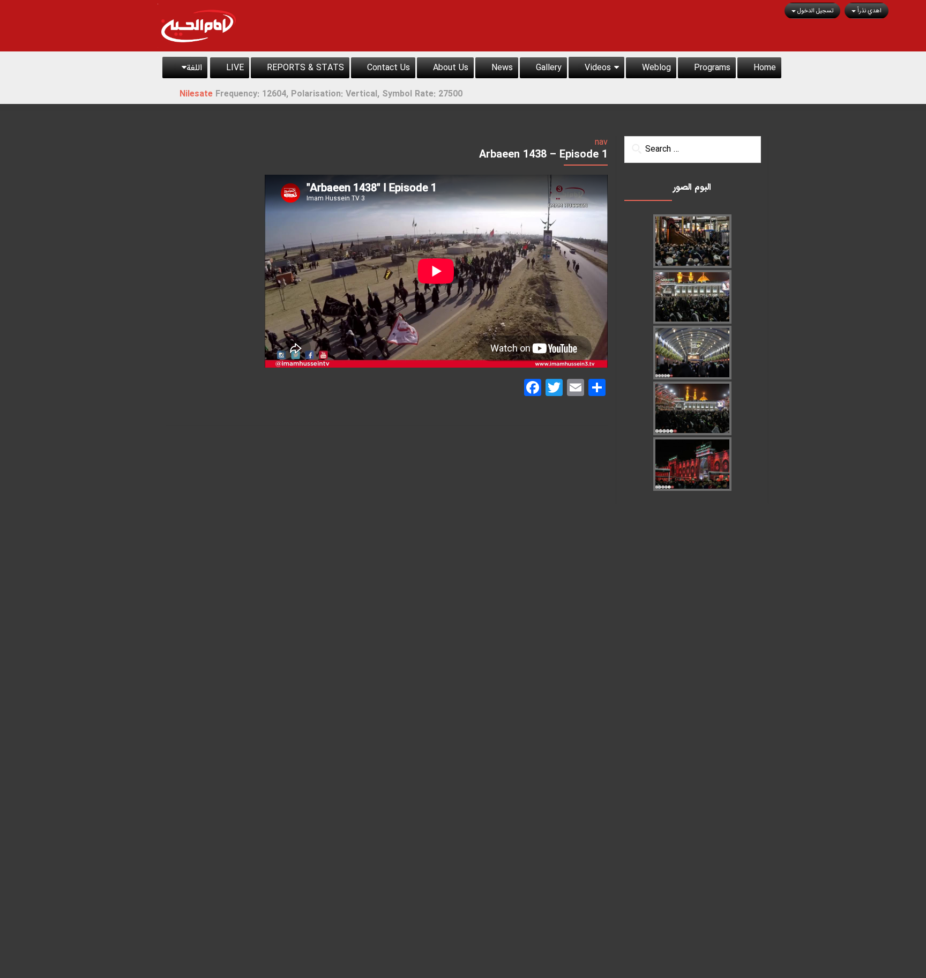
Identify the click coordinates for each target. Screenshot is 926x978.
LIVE (235, 67)
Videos (598, 67)
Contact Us (388, 67)
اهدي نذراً (869, 11)
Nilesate (243, 94)
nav (601, 142)
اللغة (194, 67)
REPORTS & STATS (305, 67)
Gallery (549, 67)
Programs (712, 67)
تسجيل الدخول (814, 11)
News (502, 67)
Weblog (656, 67)
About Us (450, 67)
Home (764, 67)
